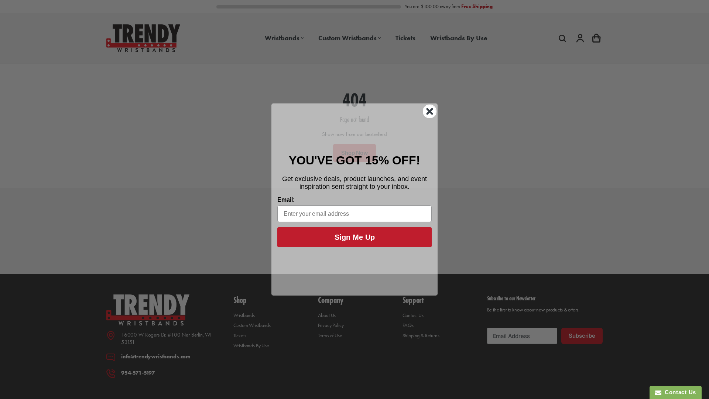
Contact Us (678, 392)
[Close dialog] (430, 111)
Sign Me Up (355, 237)
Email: (286, 200)
